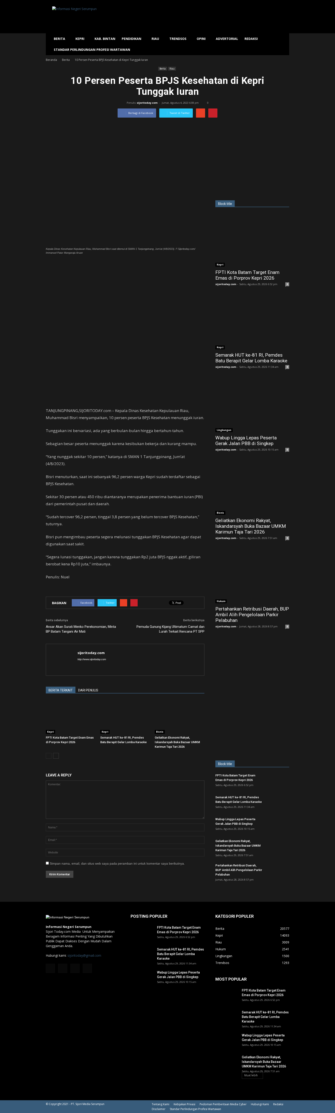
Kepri (79, 38)
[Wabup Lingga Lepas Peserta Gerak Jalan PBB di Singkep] (252, 405)
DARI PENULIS (88, 690)
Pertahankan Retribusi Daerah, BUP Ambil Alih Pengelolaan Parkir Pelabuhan (252, 614)
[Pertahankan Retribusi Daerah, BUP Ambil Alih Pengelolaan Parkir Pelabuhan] (252, 576)
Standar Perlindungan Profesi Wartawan (92, 49)
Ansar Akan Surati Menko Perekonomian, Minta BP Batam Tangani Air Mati (81, 629)
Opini (201, 38)
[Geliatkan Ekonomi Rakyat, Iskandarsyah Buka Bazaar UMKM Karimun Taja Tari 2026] (179, 717)
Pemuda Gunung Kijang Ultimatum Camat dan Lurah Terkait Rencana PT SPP (170, 629)
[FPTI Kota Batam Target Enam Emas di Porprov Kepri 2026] (70, 717)
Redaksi (251, 38)
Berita (59, 38)
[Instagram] (62, 968)
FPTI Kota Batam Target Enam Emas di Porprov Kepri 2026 (247, 275)
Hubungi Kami (260, 1104)
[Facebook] (50, 968)
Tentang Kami (160, 1104)
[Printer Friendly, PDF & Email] (58, 589)
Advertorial (227, 38)
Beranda (51, 60)
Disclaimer (158, 1109)
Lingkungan (224, 430)
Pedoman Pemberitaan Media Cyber (223, 1104)
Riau (155, 38)
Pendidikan (131, 38)
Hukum (221, 601)
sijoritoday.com (147, 102)
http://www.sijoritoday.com (91, 659)
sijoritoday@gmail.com (84, 955)
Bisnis (159, 731)
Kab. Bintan (105, 38)
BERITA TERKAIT (61, 690)
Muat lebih (251, 1075)
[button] (283, 44)
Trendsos (177, 38)
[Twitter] (75, 968)
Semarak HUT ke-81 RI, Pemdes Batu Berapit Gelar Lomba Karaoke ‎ (252, 357)
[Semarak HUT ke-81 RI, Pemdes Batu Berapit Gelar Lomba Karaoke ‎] (125, 717)
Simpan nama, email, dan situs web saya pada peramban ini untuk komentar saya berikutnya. (117, 863)
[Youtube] (87, 968)
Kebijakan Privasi (184, 1104)
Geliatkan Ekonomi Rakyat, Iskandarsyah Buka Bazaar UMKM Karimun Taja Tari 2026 (177, 742)
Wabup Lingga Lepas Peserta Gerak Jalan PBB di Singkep (246, 440)
